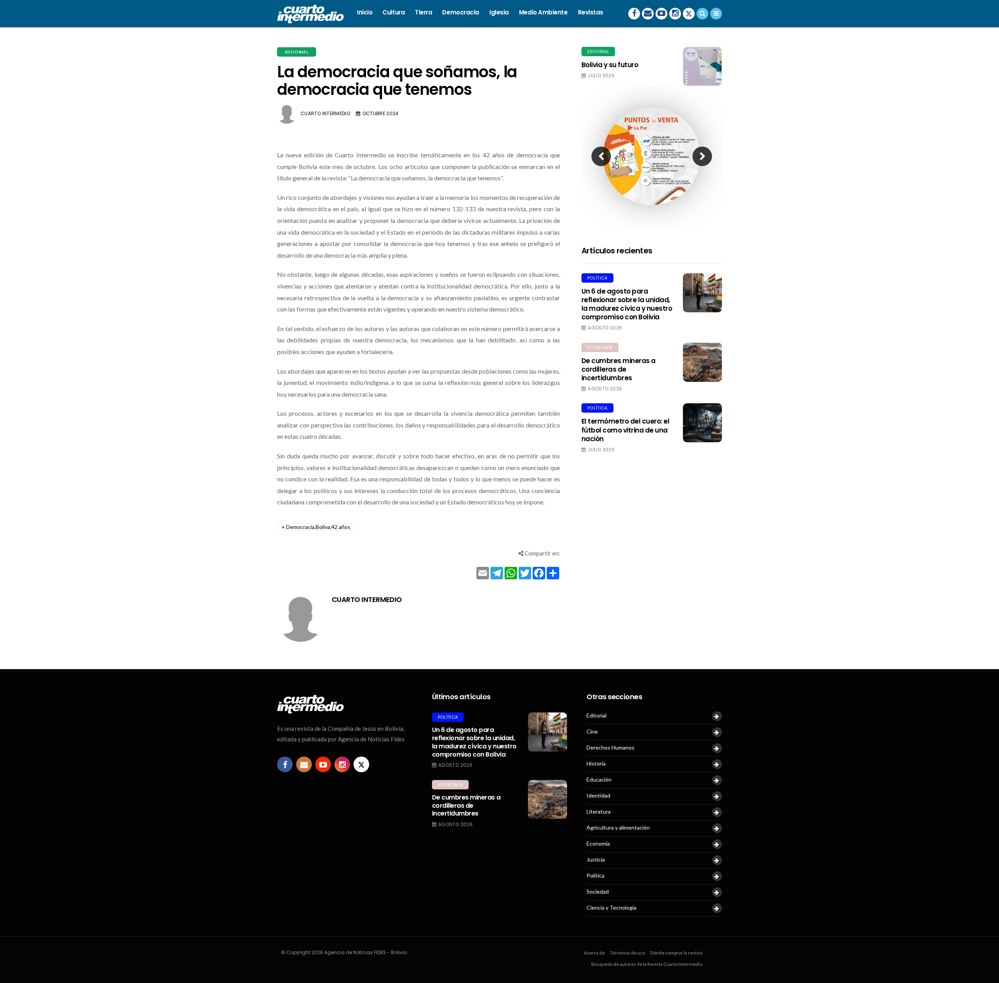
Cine (592, 731)
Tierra (423, 12)
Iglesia (499, 12)
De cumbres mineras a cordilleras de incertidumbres (618, 369)
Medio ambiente (543, 12)
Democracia (460, 12)
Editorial (296, 52)
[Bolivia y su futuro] (702, 66)
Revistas (590, 12)
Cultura (393, 12)
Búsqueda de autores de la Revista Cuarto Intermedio (646, 964)
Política (597, 278)
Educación (599, 779)
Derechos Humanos (611, 747)
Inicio (364, 12)
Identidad (598, 795)
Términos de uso (627, 953)
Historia (596, 763)
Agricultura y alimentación (618, 828)
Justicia (596, 860)
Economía (600, 347)
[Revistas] (716, 716)
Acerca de (594, 953)
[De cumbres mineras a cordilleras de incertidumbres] (702, 362)
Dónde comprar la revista (676, 953)
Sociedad (598, 892)
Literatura (599, 811)
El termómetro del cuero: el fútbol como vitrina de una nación (625, 430)
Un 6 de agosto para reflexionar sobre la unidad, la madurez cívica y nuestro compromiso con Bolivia (626, 304)
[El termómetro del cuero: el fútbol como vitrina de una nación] (702, 422)
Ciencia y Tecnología (611, 908)
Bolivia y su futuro (609, 64)
